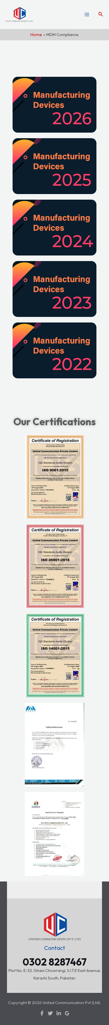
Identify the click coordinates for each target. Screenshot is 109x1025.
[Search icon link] (100, 14)
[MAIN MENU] (87, 14)
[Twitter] (50, 1013)
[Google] (67, 1013)
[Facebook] (41, 1013)
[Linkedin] (58, 1013)
